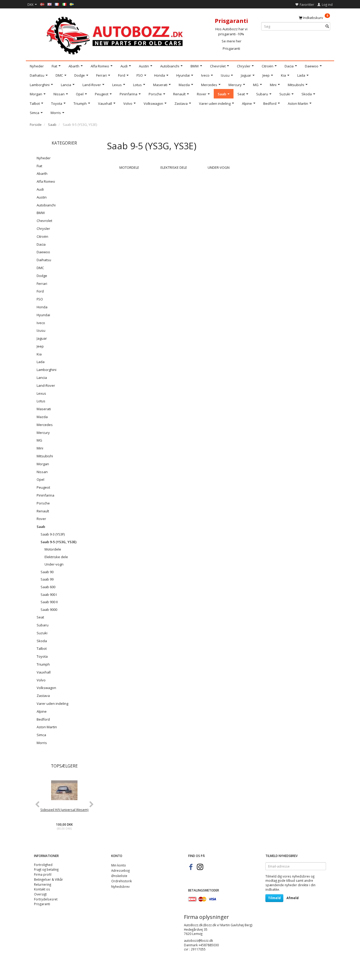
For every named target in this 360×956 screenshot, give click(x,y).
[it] (64, 4)
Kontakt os (42, 889)
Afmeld (292, 898)
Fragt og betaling (46, 869)
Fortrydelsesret (45, 899)
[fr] (57, 4)
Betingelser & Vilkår (48, 879)
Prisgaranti (231, 48)
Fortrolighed (43, 865)
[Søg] (327, 26)
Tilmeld (274, 898)
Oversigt (40, 894)
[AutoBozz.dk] (116, 35)
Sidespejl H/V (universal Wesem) (64, 810)
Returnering (42, 884)
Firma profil (42, 874)
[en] (49, 4)
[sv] (71, 4)
